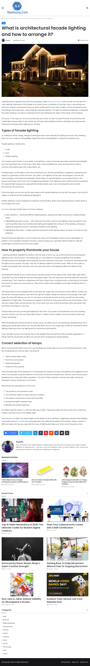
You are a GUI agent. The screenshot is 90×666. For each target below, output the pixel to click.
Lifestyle (6, 637)
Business (6, 620)
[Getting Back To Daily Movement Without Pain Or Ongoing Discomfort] (67, 549)
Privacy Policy (65, 662)
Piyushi (8, 40)
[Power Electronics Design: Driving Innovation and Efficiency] (15, 470)
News (5, 640)
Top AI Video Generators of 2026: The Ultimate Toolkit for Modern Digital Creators (22, 527)
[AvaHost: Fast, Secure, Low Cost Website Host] (67, 584)
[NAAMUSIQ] (17, 8)
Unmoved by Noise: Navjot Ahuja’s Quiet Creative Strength (21, 565)
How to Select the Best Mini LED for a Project (44, 481)
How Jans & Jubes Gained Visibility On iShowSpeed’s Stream (21, 600)
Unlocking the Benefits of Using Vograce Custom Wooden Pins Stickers (74, 482)
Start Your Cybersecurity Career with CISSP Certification (65, 526)
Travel (5, 654)
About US (75, 662)
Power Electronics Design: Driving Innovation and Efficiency (15, 481)
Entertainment (8, 626)
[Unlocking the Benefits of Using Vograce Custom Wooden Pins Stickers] (75, 470)
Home (5, 18)
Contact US (84, 662)
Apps (4, 616)
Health (5, 633)
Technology (7, 647)
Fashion (5, 630)
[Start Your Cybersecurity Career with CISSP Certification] (67, 510)
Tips (10, 18)
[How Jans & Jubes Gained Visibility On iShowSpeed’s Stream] (22, 584)
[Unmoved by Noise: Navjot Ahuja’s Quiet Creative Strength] (22, 549)
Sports (5, 643)
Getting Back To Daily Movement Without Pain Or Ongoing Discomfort (67, 565)
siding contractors (55, 101)
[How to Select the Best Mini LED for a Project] (45, 470)
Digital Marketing (9, 623)
